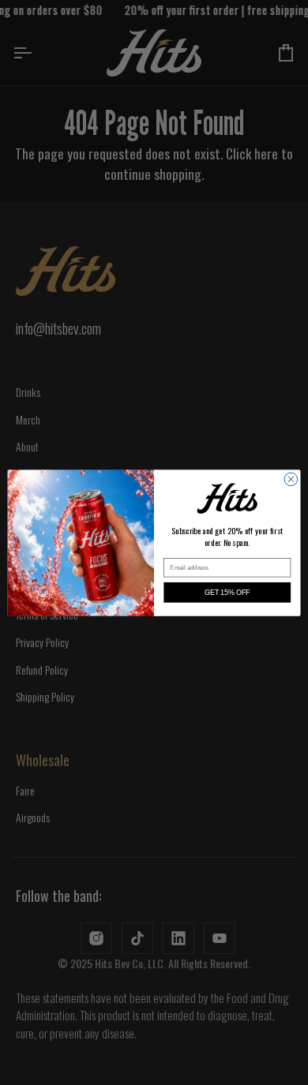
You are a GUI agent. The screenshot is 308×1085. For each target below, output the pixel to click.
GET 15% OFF (227, 592)
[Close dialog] (291, 479)
